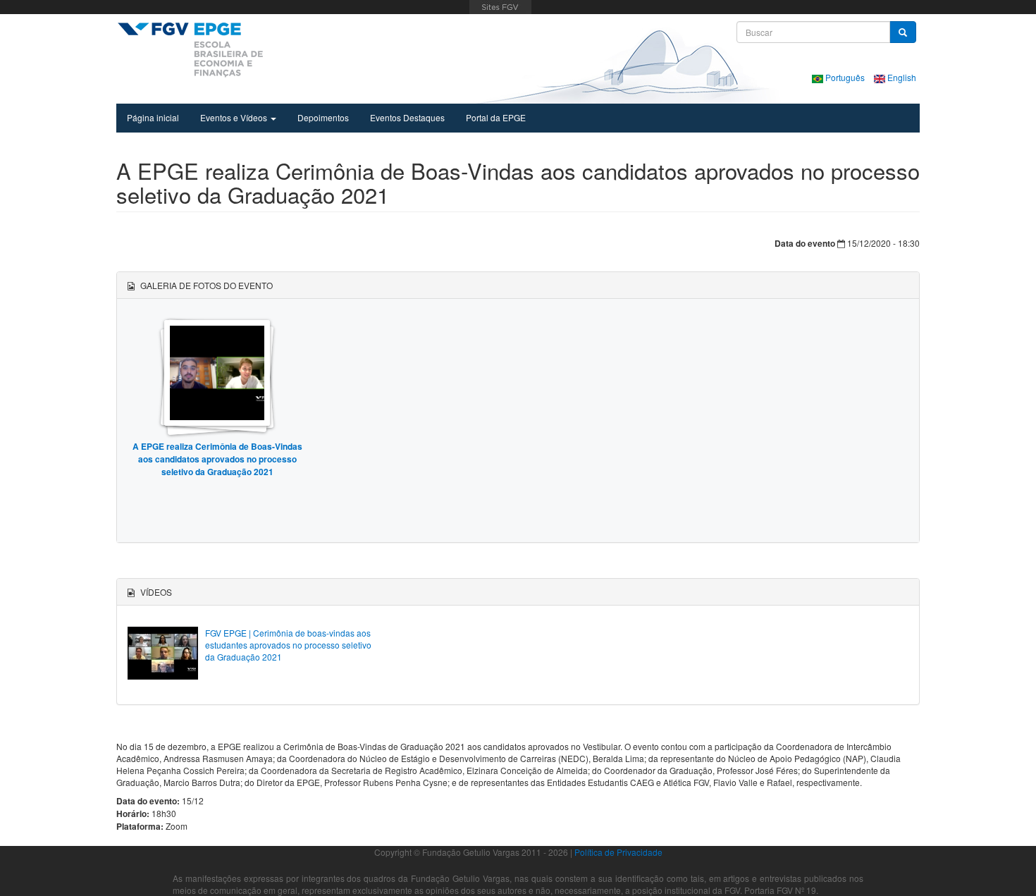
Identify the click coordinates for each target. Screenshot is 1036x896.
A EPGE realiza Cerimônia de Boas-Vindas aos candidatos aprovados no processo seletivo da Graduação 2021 (217, 459)
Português (845, 77)
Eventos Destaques (407, 117)
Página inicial (153, 117)
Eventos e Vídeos (234, 117)
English (900, 77)
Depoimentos (323, 117)
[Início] (190, 49)
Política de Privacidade (618, 852)
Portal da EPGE (496, 117)
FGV (500, 7)
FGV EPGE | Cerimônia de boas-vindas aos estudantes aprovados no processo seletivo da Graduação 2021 (288, 645)
